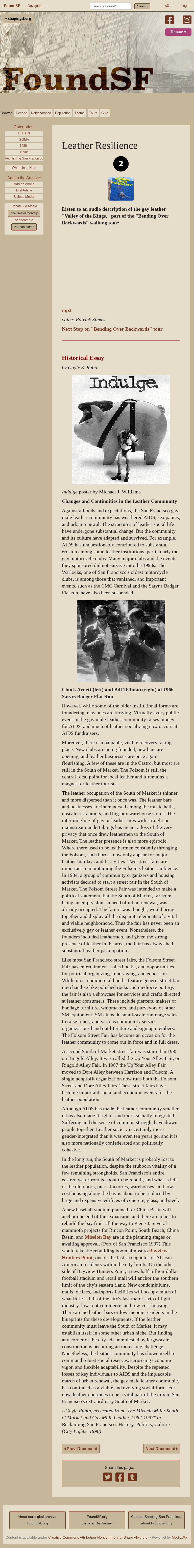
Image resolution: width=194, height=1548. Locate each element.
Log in (185, 6)
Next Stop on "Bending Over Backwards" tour (112, 329)
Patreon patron (24, 226)
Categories (23, 127)
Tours (93, 113)
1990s (24, 152)
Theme (80, 113)
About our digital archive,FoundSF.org (37, 1520)
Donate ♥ (178, 32)
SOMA (24, 139)
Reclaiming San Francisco (24, 158)
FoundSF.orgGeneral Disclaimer (97, 1520)
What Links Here (24, 168)
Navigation (35, 6)
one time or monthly (24, 213)
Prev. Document (81, 1449)
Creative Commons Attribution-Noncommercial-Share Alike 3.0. (98, 1537)
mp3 (66, 310)
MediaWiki (180, 1537)
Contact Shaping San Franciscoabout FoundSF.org (156, 1520)
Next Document (161, 1449)
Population (62, 113)
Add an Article (24, 184)
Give (104, 113)
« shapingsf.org (18, 18)
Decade (21, 113)
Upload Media (24, 197)
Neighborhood (41, 113)
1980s (24, 146)
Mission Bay (98, 1237)
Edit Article (24, 190)
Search (142, 6)
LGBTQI (24, 133)
